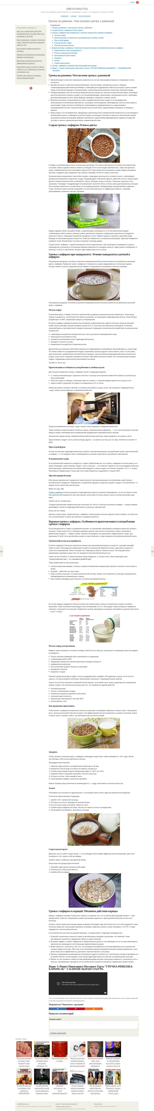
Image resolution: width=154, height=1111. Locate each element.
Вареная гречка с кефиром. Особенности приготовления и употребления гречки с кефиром (87, 48)
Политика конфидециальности (63, 1106)
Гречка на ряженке (60, 998)
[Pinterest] (76, 1009)
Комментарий (55, 1019)
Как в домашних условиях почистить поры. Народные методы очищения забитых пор (31, 42)
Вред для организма (58, 1000)
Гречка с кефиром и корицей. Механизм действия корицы (74, 65)
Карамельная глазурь (79, 1000)
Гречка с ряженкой (70, 998)
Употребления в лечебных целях (102, 998)
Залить (57, 60)
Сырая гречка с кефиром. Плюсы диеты (67, 30)
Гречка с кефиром (56, 492)
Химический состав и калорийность (68, 50)
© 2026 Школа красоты (23, 1104)
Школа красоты (77, 8)
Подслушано (84, 15)
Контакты (58, 1104)
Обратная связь (98, 1104)
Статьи (73, 15)
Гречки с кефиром (126, 998)
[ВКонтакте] (58, 1009)
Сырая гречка (79, 998)
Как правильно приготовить (65, 55)
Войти (132, 2)
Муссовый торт (68, 1000)
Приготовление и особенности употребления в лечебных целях (79, 38)
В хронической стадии (62, 43)
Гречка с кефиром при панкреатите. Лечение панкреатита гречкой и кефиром (82, 32)
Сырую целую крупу (62, 63)
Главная (64, 15)
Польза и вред (59, 35)
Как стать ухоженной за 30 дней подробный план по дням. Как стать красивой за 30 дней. (30, 33)
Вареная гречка (116, 998)
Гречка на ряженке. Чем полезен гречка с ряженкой (72, 27)
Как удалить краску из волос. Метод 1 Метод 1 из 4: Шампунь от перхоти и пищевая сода (31, 69)
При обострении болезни (64, 45)
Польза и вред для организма (65, 53)
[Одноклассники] (94, 1009)
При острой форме (61, 40)
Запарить (58, 58)
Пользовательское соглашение (69, 1104)
